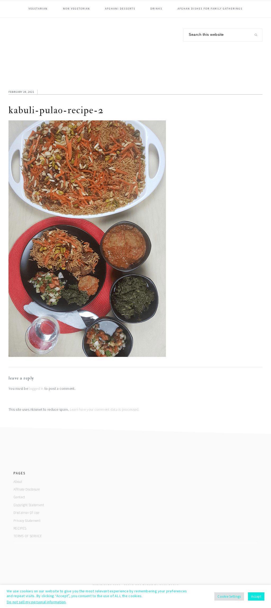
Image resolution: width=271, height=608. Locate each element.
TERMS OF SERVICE (27, 536)
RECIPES (19, 528)
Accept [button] (256, 596)
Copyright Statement (28, 505)
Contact (19, 497)
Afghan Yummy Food (48, 45)
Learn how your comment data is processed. (104, 409)
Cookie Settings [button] (229, 596)
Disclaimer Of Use (26, 512)
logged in (36, 388)
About (17, 481)
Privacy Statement (26, 520)
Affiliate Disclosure (26, 489)
